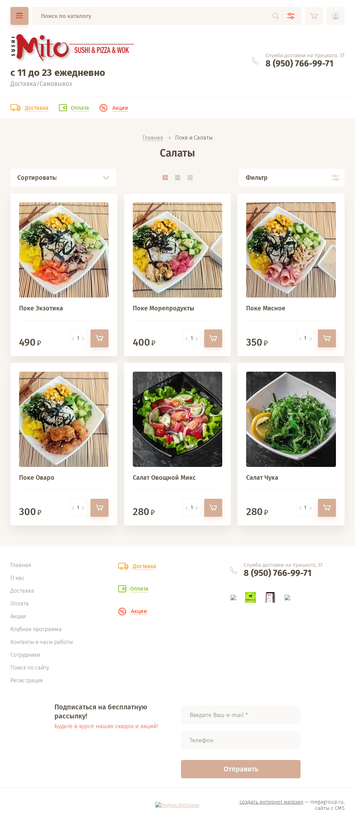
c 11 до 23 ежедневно (57, 72)
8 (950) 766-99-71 (300, 64)
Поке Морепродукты (163, 308)
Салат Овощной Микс (164, 477)
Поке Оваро (36, 477)
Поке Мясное (265, 308)
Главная (152, 138)
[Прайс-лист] (190, 177)
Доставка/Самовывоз (41, 84)
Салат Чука (262, 477)
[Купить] (99, 338)
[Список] (177, 177)
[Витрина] (165, 177)
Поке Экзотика (41, 308)
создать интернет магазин (271, 802)
